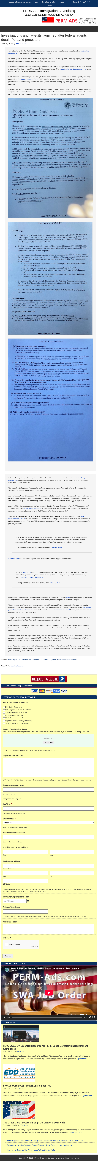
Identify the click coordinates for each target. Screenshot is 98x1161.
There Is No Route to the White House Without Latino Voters (31, 1150)
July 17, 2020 (55, 583)
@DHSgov (27, 572)
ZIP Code (6, 884)
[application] (49, 993)
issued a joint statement (32, 508)
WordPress (69, 1158)
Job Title (7, 804)
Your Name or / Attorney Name (15, 847)
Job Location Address (11, 861)
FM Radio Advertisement (14, 718)
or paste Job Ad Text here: (13, 755)
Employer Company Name (14, 785)
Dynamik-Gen (39, 1158)
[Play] (4, 1017)
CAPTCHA (7, 938)
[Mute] (90, 1017)
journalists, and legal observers (20, 610)
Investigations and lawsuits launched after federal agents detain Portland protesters (43, 660)
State (52, 876)
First (4, 855)
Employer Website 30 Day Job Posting (18, 721)
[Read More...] (83, 1058)
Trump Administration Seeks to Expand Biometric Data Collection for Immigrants (39, 1145)
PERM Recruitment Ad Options (15, 702)
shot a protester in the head (59, 610)
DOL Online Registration (13, 707)
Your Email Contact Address (15, 832)
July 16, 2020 (57, 547)
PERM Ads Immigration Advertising (49, 11)
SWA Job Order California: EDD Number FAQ (27, 1085)
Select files (48, 742)
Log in (77, 1158)
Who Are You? (9, 818)
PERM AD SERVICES (12, 29)
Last (51, 855)
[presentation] (21, 944)
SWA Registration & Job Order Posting (19, 710)
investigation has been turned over (73, 69)
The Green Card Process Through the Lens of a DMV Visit (34, 1122)
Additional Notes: (10, 922)
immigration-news (17, 666)
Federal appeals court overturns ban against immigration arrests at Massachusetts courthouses (45, 1140)
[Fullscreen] (93, 1017)
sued (68, 597)
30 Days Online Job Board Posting (17, 723)
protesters (87, 607)
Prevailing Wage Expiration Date (16, 897)
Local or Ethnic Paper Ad (14, 715)
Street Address (8, 869)
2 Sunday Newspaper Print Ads (16, 712)
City (4, 876)
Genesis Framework (56, 1158)
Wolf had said (13, 559)
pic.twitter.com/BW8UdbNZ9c (33, 577)
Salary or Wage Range (11, 907)
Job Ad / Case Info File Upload (15, 729)
